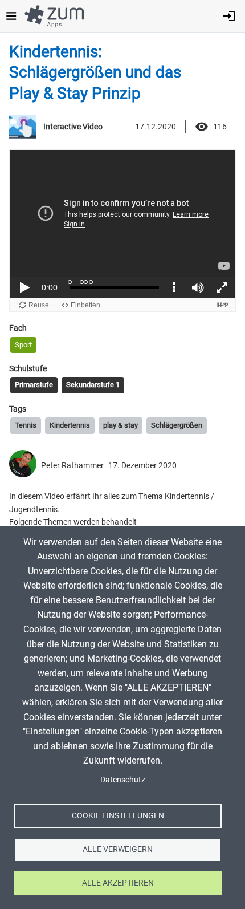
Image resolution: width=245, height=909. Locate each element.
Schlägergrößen (176, 425)
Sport (23, 344)
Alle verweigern (118, 849)
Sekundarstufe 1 (93, 384)
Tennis (25, 425)
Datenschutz (122, 779)
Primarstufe (34, 384)
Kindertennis (70, 425)
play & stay (120, 425)
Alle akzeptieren (118, 882)
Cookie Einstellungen (118, 815)
